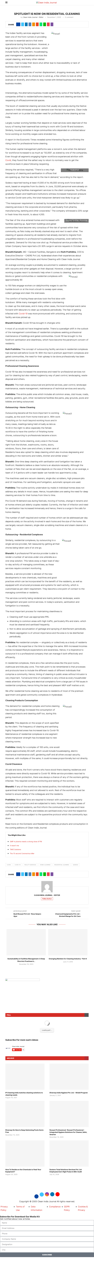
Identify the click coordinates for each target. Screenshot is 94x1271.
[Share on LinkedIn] (26, 24)
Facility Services (30, 865)
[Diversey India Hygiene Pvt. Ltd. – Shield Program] (69, 1077)
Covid (8, 160)
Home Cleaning (45, 865)
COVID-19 (18, 865)
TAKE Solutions (15, 849)
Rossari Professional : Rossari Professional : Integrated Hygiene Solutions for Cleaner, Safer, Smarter (68, 1132)
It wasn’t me (14, 845)
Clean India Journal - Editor (33, 17)
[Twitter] (41, 1196)
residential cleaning (61, 865)
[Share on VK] (30, 24)
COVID (9, 865)
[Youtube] (57, 1196)
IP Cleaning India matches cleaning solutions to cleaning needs (24, 1094)
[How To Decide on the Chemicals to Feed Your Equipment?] (24, 1153)
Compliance (55, 1206)
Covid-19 (23, 313)
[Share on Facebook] (18, 24)
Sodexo (75, 865)
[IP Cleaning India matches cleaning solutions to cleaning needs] (24, 1077)
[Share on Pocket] (48, 24)
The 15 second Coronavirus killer (22, 853)
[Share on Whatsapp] (41, 24)
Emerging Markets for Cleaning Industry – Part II (68, 959)
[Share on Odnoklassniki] (33, 24)
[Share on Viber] (52, 24)
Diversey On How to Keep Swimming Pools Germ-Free (24, 1131)
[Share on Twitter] (22, 24)
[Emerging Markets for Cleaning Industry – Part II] (67, 942)
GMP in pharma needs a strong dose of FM (26, 841)
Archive (10, 1058)
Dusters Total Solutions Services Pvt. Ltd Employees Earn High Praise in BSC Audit (66, 1171)
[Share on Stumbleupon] (37, 24)
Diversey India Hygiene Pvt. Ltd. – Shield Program (69, 1093)
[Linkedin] (52, 1196)
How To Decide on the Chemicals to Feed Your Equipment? (23, 1171)
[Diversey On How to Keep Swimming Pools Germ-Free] (24, 1114)
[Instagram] (47, 1196)
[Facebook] (36, 1196)
